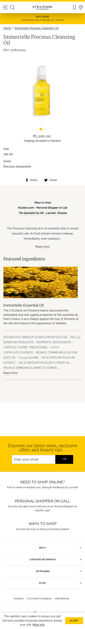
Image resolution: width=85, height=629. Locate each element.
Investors (19, 598)
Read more (42, 246)
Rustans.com (26, 207)
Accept (74, 620)
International (62, 598)
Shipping (29, 141)
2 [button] (44, 129)
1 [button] (41, 129)
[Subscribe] (64, 459)
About (42, 548)
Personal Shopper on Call (51, 207)
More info (39, 624)
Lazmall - (51, 212)
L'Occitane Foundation (39, 598)
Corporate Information (42, 559)
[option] (42, 91)
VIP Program (42, 571)
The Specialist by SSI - (32, 212)
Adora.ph (46, 487)
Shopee (62, 212)
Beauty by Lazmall (67, 487)
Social (42, 583)
